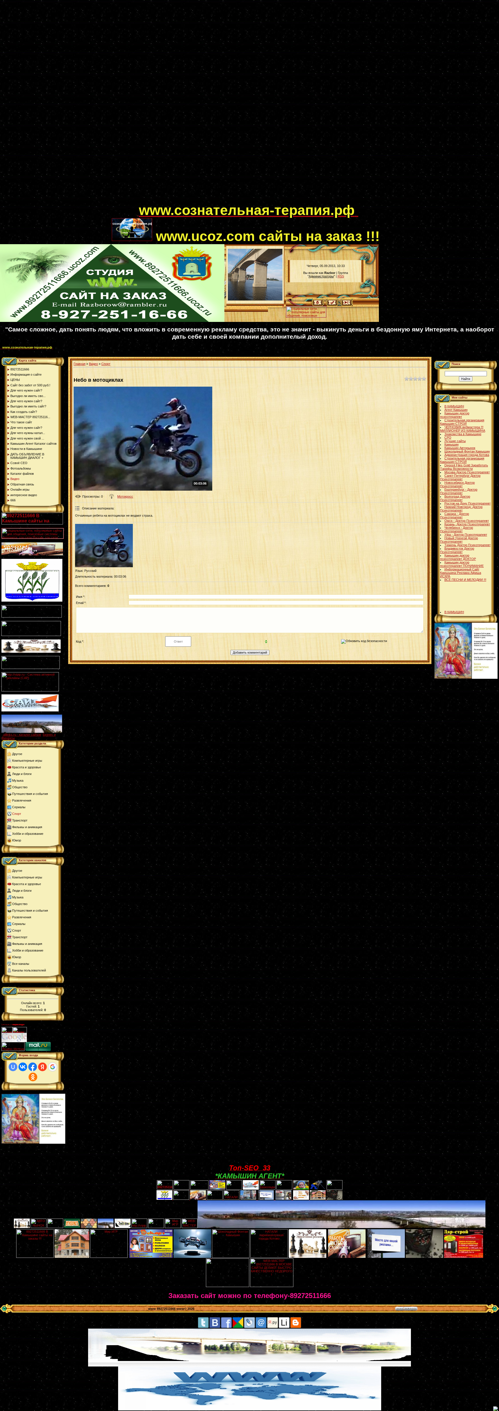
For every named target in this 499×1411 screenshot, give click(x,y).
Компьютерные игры (27, 760)
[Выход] (30, 668)
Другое (17, 754)
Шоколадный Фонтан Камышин (467, 451)
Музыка (17, 780)
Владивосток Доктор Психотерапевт (457, 550)
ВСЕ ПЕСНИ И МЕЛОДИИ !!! (465, 579)
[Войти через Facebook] (32, 1067)
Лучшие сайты (455, 441)
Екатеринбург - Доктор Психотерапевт (458, 491)
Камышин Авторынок (459, 448)
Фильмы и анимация (27, 827)
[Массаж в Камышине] (181, 1188)
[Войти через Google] (52, 1066)
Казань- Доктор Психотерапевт (467, 524)
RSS (341, 276)
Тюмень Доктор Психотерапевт (467, 545)
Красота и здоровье (26, 767)
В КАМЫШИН (454, 406)
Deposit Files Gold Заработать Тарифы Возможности (464, 466)
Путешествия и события (30, 794)
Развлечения (21, 800)
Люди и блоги (21, 774)
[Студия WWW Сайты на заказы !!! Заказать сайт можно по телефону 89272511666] (112, 320)
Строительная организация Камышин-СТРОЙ (462, 421)
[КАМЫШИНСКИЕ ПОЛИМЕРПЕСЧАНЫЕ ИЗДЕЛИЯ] (89, 1227)
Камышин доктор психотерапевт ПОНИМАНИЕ (462, 564)
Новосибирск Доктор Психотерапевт (457, 484)
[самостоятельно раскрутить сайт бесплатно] (14, 1041)
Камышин (451, 444)
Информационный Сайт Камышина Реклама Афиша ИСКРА (460, 573)
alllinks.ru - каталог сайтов (22, 734)
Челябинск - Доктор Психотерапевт (456, 529)
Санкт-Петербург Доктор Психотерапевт (460, 477)
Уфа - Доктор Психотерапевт (465, 534)
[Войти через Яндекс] (42, 1067)
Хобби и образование (27, 833)
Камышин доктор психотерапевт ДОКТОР (458, 557)
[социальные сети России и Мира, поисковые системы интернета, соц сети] (306, 316)
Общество (19, 787)
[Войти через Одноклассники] (33, 1077)
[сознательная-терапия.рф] (138, 214)
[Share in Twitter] (203, 1327)
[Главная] (318, 305)
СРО (447, 437)
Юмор (16, 840)
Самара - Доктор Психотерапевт (454, 515)
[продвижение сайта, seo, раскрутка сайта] (39, 1041)
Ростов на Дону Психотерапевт (467, 503)
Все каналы (20, 963)
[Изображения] (104, 545)
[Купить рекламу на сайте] (31, 731)
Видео (93, 364)
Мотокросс (125, 496)
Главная (79, 364)
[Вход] (347, 305)
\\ (283, 305)
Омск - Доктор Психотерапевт (466, 520)
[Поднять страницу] (495, 1408)
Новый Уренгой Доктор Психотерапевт (459, 539)
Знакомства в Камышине (462, 434)
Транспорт (19, 820)
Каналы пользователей (29, 970)
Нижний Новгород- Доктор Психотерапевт (461, 508)
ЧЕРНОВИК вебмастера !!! (463, 427)
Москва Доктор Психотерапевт (467, 472)
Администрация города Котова (466, 455)
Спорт (16, 813)
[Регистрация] (332, 305)
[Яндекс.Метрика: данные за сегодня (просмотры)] (13, 1046)
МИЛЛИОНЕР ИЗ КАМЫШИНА (462, 430)
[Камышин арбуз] (234, 1188)
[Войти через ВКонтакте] (22, 1067)
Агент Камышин (456, 409)
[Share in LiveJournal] (249, 1327)
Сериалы (18, 807)
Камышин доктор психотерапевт (454, 414)
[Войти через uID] (13, 1067)
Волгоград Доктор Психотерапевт (455, 498)
